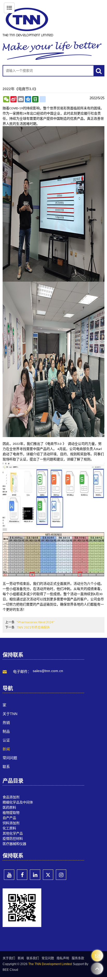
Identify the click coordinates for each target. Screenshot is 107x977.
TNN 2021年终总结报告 (33, 627)
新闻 (6, 749)
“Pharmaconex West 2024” (35, 622)
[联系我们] (97, 955)
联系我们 (32, 958)
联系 (6, 767)
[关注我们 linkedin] (35, 874)
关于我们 (9, 958)
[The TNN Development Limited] (53, 22)
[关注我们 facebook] (22, 874)
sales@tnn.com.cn (48, 671)
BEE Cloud (10, 970)
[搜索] (98, 71)
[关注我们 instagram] (61, 874)
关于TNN (10, 714)
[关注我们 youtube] (9, 874)
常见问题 (48, 958)
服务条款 (78, 958)
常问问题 (10, 758)
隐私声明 (63, 958)
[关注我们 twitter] (48, 874)
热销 (6, 723)
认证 (6, 740)
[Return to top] (97, 968)
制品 (6, 731)
